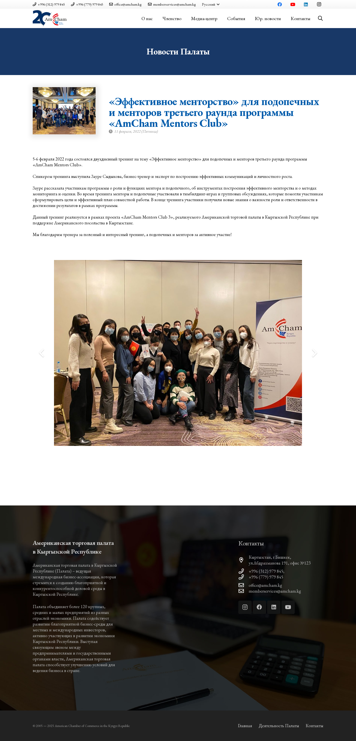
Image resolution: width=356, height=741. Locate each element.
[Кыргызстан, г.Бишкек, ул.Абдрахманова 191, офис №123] (243, 560)
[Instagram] (319, 4)
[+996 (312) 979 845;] (243, 571)
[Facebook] (279, 4)
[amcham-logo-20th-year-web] (50, 18)
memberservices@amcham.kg (275, 591)
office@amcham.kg (265, 585)
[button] (210, 4)
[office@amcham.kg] (243, 585)
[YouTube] (292, 4)
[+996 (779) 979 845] (243, 577)
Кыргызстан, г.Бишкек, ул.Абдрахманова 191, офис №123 (280, 560)
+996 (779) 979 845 (266, 577)
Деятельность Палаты (279, 725)
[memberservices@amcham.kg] (243, 591)
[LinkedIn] (306, 4)
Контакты (314, 725)
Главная (245, 725)
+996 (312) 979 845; (266, 571)
